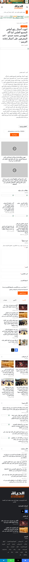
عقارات (16, 552)
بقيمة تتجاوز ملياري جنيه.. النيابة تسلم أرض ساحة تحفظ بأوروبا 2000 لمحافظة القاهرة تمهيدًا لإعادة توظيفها (22, 391)
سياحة (10, 549)
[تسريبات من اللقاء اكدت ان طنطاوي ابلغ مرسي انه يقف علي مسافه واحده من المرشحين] (5, 440)
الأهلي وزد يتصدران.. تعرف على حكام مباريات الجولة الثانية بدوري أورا (10, 306)
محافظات (25, 554)
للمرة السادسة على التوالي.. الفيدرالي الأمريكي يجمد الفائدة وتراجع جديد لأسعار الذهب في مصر (10, 314)
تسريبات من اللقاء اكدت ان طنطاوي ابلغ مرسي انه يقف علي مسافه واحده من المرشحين (19, 439)
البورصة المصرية (24, 546)
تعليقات (5, 300)
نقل (20, 554)
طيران (21, 552)
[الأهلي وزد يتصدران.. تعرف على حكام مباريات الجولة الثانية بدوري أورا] (23, 307)
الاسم (26, 267)
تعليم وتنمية (23, 126)
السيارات (12, 546)
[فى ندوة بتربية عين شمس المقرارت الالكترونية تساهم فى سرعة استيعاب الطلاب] (7, 220)
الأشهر (14, 300)
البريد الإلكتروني (24, 273)
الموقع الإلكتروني (24, 280)
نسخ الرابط (14, 134)
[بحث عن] (27, 7)
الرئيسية (24, 23)
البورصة (3, 544)
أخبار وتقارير (20, 541)
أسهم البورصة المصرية (11, 541)
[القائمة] (2, 7)
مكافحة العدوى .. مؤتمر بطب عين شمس (22, 203)
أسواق (4, 541)
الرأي (17, 546)
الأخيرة (24, 300)
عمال (12, 552)
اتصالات (25, 544)
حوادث (19, 549)
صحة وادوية (4, 549)
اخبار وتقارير (19, 544)
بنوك (8, 546)
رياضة (14, 549)
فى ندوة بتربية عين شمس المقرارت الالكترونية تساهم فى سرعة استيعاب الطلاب (8, 227)
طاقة (26, 552)
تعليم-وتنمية (19, 23)
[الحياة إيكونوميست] (19, 7)
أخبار (26, 541)
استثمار (13, 544)
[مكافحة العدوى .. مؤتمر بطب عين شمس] (21, 198)
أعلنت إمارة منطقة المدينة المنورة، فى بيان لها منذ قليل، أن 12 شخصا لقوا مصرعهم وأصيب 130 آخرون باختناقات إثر (15, 409)
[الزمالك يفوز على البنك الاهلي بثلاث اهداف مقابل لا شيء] (23, 342)
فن (8, 552)
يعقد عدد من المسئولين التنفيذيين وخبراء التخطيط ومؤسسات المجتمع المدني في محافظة (20, 426)
